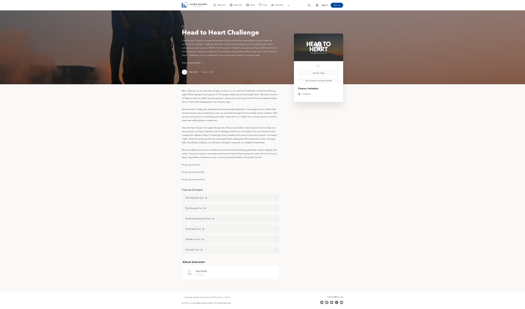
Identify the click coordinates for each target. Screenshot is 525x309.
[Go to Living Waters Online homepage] (194, 5)
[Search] (309, 5)
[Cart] (317, 5)
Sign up (336, 5)
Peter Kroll (201, 271)
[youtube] (341, 302)
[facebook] (326, 302)
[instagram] (331, 302)
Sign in (325, 5)
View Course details (191, 62)
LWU (184, 26)
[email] (321, 302)
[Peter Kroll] (189, 272)
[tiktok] (336, 302)
